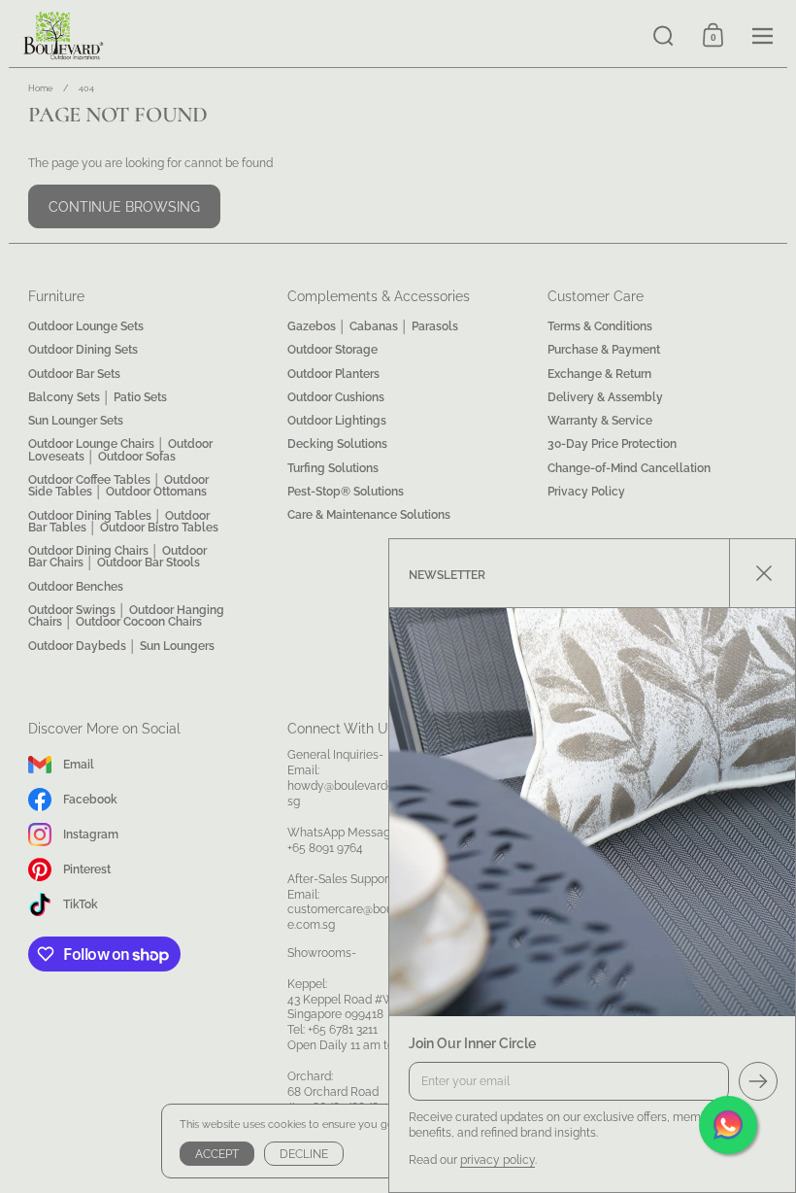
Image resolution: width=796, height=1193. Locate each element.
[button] (663, 35)
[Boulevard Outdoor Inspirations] (323, 36)
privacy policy (497, 1159)
